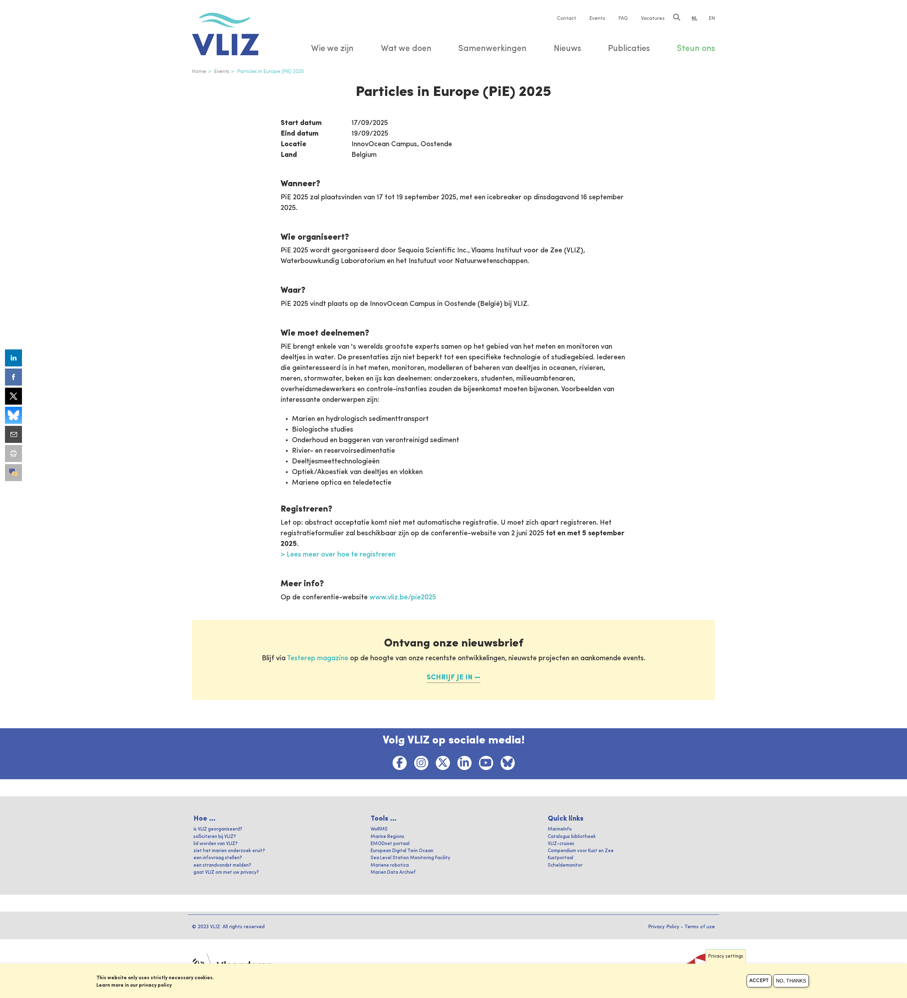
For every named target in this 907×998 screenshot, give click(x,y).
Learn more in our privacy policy (134, 985)
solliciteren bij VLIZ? (214, 836)
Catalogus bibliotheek (572, 836)
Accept (759, 980)
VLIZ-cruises (561, 844)
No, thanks (791, 980)
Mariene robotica (390, 865)
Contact (566, 18)
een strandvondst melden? (222, 865)
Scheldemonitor (565, 865)
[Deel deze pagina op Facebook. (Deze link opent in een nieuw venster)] (13, 377)
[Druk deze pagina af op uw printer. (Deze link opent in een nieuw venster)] (13, 453)
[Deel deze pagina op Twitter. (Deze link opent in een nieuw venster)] (13, 396)
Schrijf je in (450, 677)
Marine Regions (387, 836)
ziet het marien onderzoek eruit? (229, 851)
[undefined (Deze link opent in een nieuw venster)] (13, 472)
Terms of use (700, 926)
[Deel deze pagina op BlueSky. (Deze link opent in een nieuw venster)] (13, 415)
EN (712, 18)
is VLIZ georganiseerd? (217, 829)
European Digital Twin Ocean (402, 851)
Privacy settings (725, 956)
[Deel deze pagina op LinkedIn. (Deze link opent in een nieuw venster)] (13, 357)
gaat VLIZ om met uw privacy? (226, 872)
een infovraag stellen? (217, 858)
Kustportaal (560, 858)
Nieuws (567, 49)
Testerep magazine (317, 658)
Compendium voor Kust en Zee (581, 851)
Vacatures (653, 18)
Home (199, 71)
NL (694, 18)
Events (597, 18)
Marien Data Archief (393, 872)
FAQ (623, 18)
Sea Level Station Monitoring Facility (410, 858)
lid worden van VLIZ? (215, 844)
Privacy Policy (663, 926)
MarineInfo (560, 829)
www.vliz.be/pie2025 (403, 597)
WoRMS (379, 829)
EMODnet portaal (390, 844)
